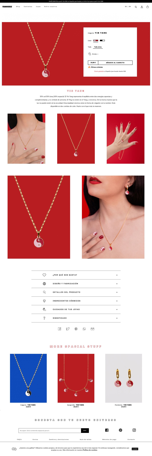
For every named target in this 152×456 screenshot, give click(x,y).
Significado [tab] (60, 318)
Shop (18, 6)
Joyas (38, 6)
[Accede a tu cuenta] (142, 7)
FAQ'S (19, 439)
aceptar (135, 449)
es (126, 6)
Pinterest (76, 329)
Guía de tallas (85, 439)
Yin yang (31, 405)
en (130, 6)
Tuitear (67, 329)
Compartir (59, 329)
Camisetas (28, 6)
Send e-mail (92, 329)
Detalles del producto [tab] (66, 292)
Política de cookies (90, 450)
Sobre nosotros (50, 6)
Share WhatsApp (84, 329)
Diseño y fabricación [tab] (65, 284)
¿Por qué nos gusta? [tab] (65, 275)
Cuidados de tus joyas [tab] (66, 309)
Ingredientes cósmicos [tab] (67, 301)
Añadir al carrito (115, 63)
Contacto (131, 439)
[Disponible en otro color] (102, 40)
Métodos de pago (109, 439)
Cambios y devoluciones (59, 439)
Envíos (35, 439)
